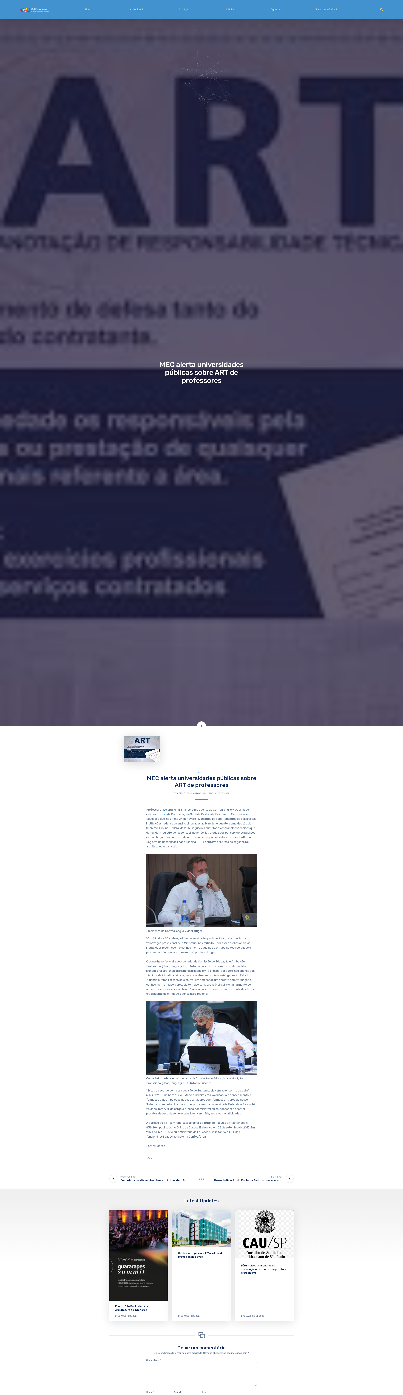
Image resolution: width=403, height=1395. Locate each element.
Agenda (275, 9)
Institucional (135, 9)
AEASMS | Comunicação (189, 793)
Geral (201, 772)
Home (88, 9)
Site (204, 1392)
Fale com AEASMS (326, 9)
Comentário (153, 1360)
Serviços (184, 9)
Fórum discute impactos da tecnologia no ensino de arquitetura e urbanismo (264, 1269)
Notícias (230, 9)
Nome (150, 1392)
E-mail (178, 1392)
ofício (163, 814)
